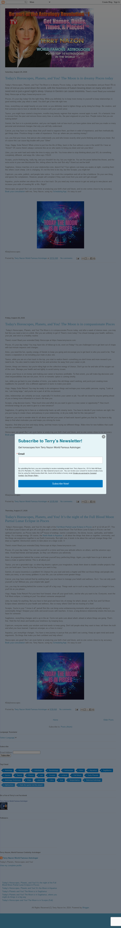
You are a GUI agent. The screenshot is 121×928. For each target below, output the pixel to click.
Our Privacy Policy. (32, 475)
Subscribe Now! (60, 483)
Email (21, 454)
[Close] (103, 437)
